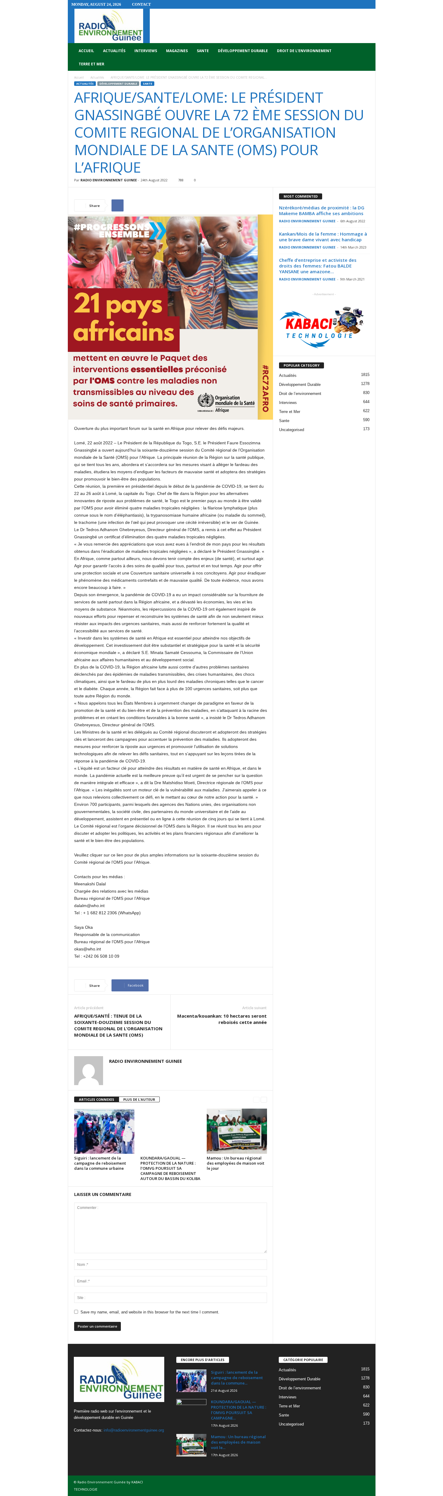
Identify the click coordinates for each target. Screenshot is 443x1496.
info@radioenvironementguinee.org (134, 1430)
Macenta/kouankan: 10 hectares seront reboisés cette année (222, 1019)
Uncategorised (291, 429)
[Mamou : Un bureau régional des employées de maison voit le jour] (237, 1131)
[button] (366, 57)
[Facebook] (80, 1442)
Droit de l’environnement (304, 50)
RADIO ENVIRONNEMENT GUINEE (108, 180)
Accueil (86, 50)
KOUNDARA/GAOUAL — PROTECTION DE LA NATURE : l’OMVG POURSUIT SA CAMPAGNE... (238, 1410)
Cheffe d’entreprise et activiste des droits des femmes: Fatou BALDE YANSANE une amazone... (318, 265)
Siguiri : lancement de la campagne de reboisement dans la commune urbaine (100, 1163)
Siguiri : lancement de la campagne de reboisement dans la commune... (237, 1377)
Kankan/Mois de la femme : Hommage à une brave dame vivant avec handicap (323, 237)
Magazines (177, 50)
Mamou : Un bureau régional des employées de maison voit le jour (235, 1163)
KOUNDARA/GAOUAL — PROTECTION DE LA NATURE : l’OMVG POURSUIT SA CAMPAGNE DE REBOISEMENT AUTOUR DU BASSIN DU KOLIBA (170, 1168)
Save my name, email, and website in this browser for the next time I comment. (149, 1312)
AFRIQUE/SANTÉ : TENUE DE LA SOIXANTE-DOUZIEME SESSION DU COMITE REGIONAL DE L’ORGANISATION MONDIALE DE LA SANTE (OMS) (118, 1025)
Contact (141, 4)
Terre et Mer (91, 64)
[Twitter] (92, 1442)
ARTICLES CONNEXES (96, 1099)
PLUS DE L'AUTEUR (139, 1099)
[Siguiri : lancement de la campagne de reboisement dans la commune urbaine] (104, 1131)
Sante (203, 50)
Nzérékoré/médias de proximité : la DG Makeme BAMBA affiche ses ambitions (321, 210)
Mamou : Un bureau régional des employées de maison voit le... (238, 1442)
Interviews (145, 50)
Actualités (114, 50)
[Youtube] (104, 1442)
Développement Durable (243, 50)
